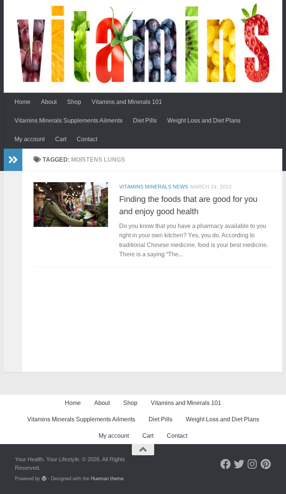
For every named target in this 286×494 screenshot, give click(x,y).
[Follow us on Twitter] (239, 464)
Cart (60, 139)
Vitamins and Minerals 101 (127, 102)
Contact (87, 139)
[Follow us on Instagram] (252, 464)
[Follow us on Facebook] (225, 464)
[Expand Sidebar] (13, 160)
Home (23, 102)
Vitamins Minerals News (153, 187)
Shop (74, 102)
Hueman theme (107, 478)
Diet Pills (145, 120)
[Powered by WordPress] (44, 478)
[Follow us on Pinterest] (266, 464)
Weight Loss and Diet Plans (204, 120)
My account (30, 139)
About (49, 102)
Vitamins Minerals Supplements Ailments (69, 120)
